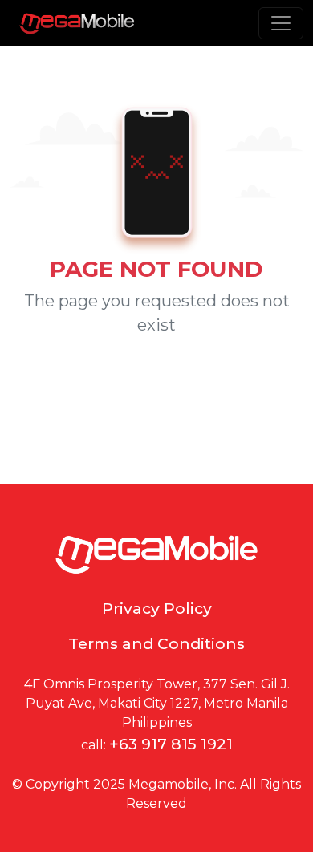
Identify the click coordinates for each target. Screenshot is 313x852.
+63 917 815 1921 (171, 743)
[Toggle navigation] (280, 23)
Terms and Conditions (156, 643)
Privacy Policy (157, 608)
